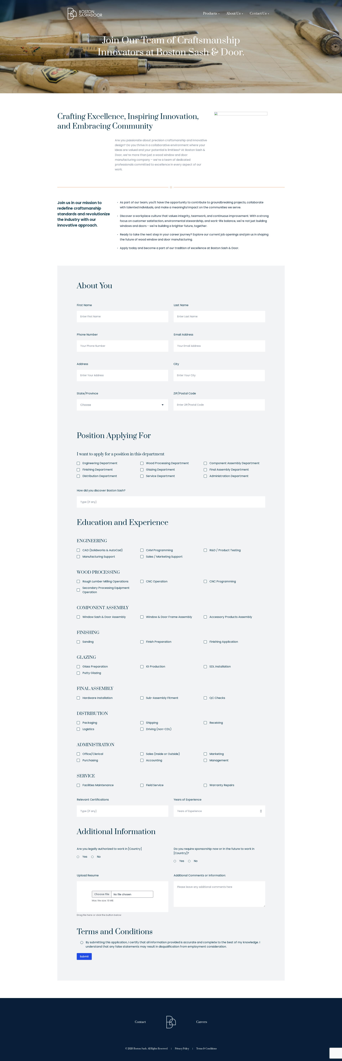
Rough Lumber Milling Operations (105, 581)
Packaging (89, 723)
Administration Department (228, 476)
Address (82, 364)
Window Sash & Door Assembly (104, 617)
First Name (84, 305)
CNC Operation (156, 581)
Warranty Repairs (221, 785)
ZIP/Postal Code (184, 393)
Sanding (88, 642)
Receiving (216, 723)
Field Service (155, 785)
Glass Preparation (95, 666)
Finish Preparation (158, 642)
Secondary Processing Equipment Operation (105, 590)
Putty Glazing (91, 673)
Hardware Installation (97, 698)
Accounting (154, 760)
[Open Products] (219, 14)
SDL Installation (220, 666)
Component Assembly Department (234, 463)
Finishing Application (223, 642)
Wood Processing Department (167, 463)
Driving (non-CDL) (159, 729)
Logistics (88, 729)
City (176, 364)
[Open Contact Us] (268, 14)
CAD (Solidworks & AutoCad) (102, 550)
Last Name (181, 305)
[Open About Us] (242, 14)
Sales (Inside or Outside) (163, 754)
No (99, 857)
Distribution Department (99, 476)
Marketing (216, 754)
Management (219, 760)
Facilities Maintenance (98, 785)
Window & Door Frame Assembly (169, 617)
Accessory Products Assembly (230, 617)
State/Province (87, 393)
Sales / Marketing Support (164, 557)
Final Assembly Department (229, 470)
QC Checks (217, 698)
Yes (84, 857)
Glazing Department (160, 470)
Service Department (160, 476)
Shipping (152, 723)
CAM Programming (159, 550)
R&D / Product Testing (225, 550)
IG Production (155, 666)
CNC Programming (222, 581)
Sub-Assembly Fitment (162, 698)
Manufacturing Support (98, 557)
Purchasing (90, 760)
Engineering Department (99, 463)
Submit (84, 956)
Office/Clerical (92, 754)
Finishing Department (97, 470)
